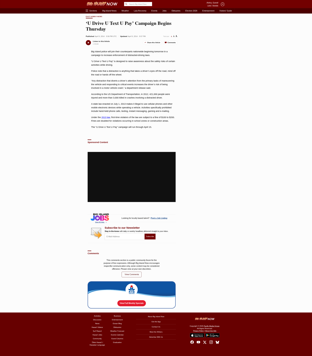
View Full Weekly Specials (132, 303)
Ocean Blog (117, 323)
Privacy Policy (198, 331)
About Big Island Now (156, 317)
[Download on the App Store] (197, 335)
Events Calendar (117, 335)
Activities (97, 316)
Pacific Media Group (211, 326)
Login (209, 5)
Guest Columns (117, 339)
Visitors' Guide (225, 11)
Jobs (164, 11)
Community (97, 339)
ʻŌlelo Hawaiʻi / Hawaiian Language (97, 343)
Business (117, 316)
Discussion (97, 320)
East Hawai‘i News (94, 16)
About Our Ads (210, 331)
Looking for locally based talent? (144, 218)
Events (154, 11)
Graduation (117, 342)
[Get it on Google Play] (212, 335)
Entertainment (208, 11)
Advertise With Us (156, 337)
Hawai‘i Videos (97, 327)
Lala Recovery (140, 11)
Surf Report (97, 331)
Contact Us (156, 327)
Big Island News (109, 11)
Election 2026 (191, 11)
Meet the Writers (156, 332)
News (97, 323)
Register (215, 5)
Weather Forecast (117, 331)
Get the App (156, 322)
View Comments (132, 274)
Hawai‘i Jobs (97, 335)
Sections (93, 11)
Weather (125, 11)
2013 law (105, 117)
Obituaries (175, 11)
